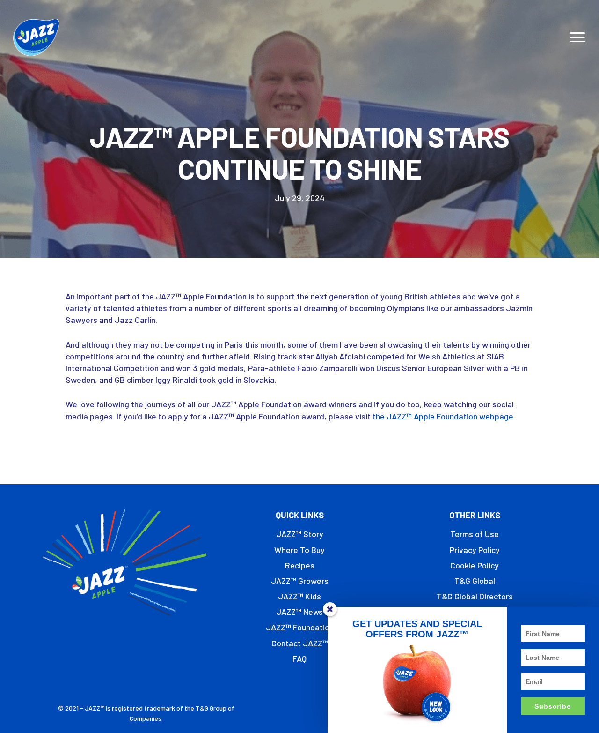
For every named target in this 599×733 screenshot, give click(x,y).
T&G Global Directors (475, 596)
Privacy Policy (475, 550)
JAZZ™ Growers (300, 581)
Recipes (299, 565)
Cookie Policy (474, 565)
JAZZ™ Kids (299, 596)
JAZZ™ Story (299, 534)
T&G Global (474, 581)
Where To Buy (299, 550)
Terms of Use (474, 534)
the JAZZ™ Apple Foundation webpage (443, 416)
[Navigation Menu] (578, 37)
